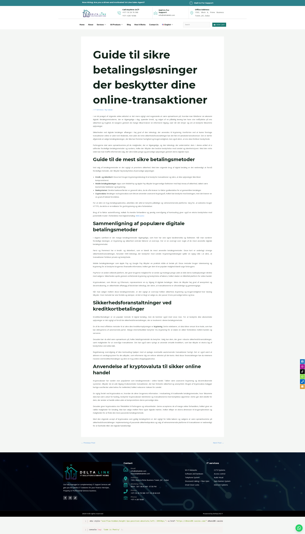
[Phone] (126, 491)
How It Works (140, 25)
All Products (115, 25)
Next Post (218, 443)
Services (100, 25)
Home (82, 25)
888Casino (140, 216)
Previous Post (88, 443)
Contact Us (153, 25)
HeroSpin (105, 487)
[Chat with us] (299, 528)
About (90, 25)
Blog (129, 25)
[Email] (126, 469)
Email (133, 468)
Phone (134, 490)
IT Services (98, 109)
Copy (220, 520)
